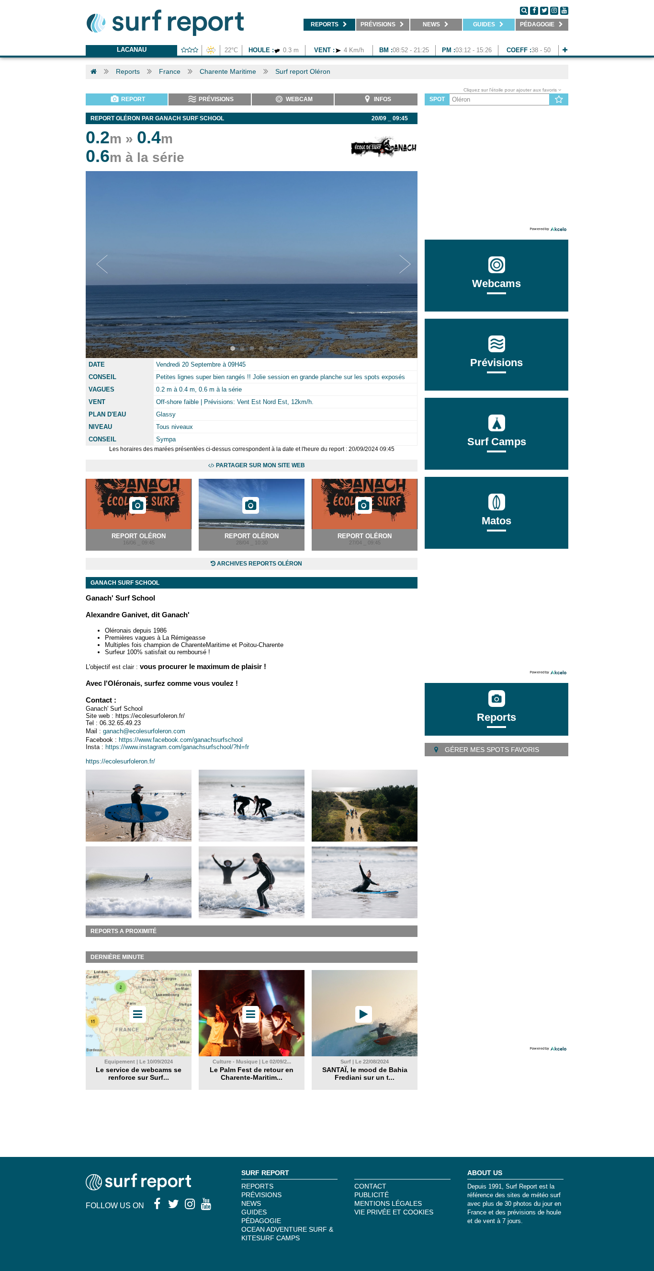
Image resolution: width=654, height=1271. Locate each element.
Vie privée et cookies (393, 1212)
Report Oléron (139, 536)
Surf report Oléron (302, 71)
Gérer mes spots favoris (491, 749)
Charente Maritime (228, 71)
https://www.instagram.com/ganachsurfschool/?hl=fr (177, 747)
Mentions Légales (388, 1203)
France (169, 71)
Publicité (371, 1195)
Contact (370, 1186)
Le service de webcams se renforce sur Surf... (138, 1073)
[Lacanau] (565, 50)
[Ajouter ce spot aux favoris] (559, 99)
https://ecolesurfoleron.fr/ (120, 761)
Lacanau (132, 49)
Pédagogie (261, 1221)
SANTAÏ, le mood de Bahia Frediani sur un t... (364, 1073)
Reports (128, 71)
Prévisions (261, 1195)
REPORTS (257, 1186)
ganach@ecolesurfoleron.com (144, 731)
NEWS (251, 1203)
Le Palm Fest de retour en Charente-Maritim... (251, 1073)
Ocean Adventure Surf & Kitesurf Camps (287, 1233)
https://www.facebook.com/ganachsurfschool (181, 739)
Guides (254, 1212)
